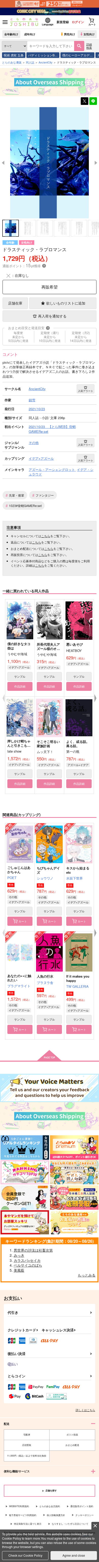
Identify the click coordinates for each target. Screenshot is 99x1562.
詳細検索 (89, 46)
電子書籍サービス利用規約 (22, 1515)
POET (11, 877)
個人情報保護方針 (56, 1515)
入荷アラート (85, 391)
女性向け (89, 34)
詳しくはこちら (85, 1410)
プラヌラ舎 (45, 982)
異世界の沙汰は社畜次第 (33, 1250)
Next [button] (96, 163)
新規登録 (63, 22)
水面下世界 (74, 878)
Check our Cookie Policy (25, 1555)
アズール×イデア (78, 765)
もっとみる (86, 1275)
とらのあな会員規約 (49, 1506)
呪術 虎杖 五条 (14, 55)
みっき (19, 1255)
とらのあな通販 (12, 62)
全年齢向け (11, 34)
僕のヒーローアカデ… (77, 55)
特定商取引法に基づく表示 (27, 1523)
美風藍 (19, 1270)
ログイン (78, 22)
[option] (49, 162)
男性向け (69, 34)
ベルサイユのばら (28, 1265)
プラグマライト (18, 985)
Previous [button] (3, 163)
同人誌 (30, 62)
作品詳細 (19, 686)
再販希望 (49, 287)
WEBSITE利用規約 (19, 1506)
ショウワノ (45, 878)
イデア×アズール (19, 667)
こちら (45, 536)
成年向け (29, 34)
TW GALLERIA (77, 986)
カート (23, 921)
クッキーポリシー (84, 1515)
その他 (13, 897)
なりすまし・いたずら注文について (70, 1523)
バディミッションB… (43, 55)
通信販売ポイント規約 (81, 1506)
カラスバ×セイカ (27, 1260)
